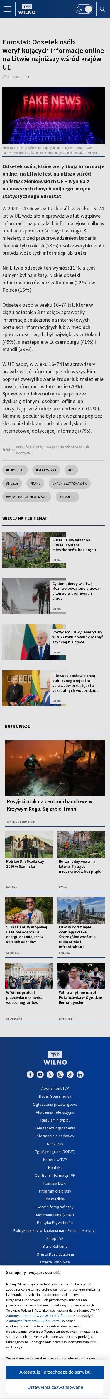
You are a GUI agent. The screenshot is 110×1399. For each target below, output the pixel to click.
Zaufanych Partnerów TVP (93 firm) (33, 1321)
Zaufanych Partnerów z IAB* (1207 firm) (36, 1316)
